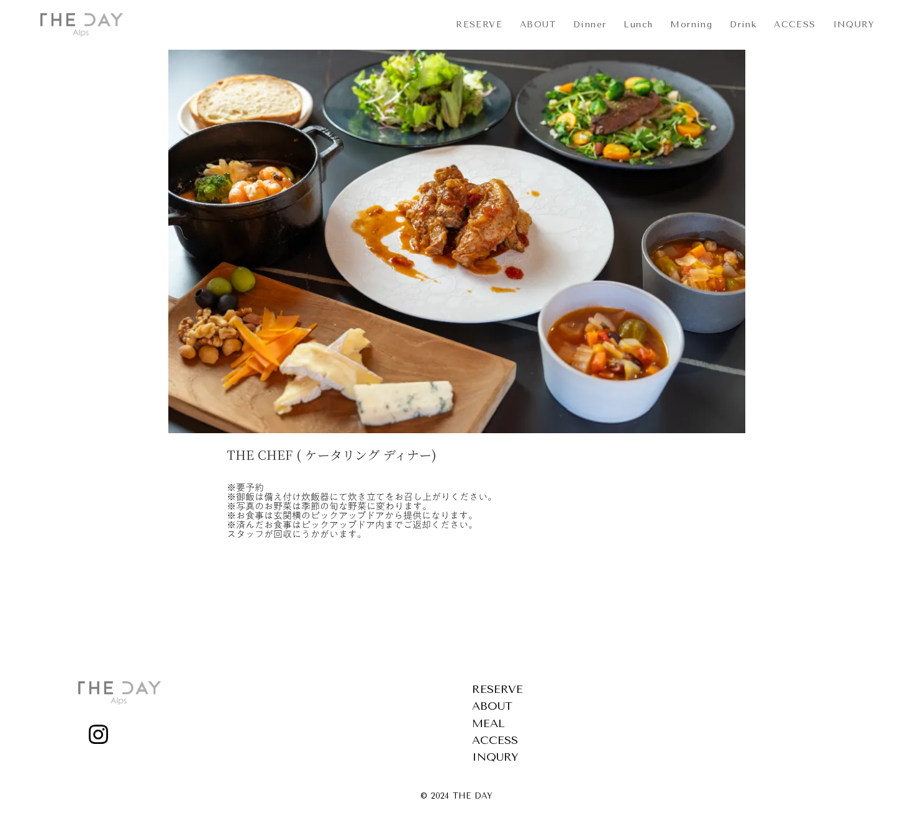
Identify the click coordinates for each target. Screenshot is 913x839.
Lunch (638, 25)
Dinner (589, 25)
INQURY (854, 25)
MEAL (488, 723)
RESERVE (479, 25)
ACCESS (794, 25)
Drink (743, 25)
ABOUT (538, 25)
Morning (691, 25)
